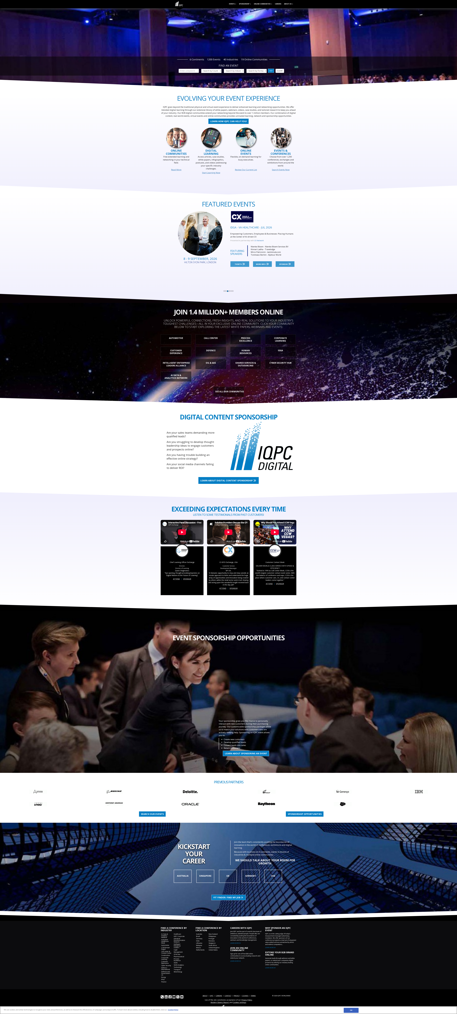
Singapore (212, 943)
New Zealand (213, 934)
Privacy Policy (246, 1000)
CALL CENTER (211, 338)
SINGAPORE (205, 875)
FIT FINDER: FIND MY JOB (227, 897)
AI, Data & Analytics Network (164, 935)
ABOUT (205, 996)
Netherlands (200, 950)
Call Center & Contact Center (166, 952)
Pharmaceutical (179, 957)
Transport (177, 970)
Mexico (198, 948)
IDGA (280, 350)
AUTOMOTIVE (176, 338)
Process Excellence (177, 960)
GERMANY (250, 875)
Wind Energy (178, 972)
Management (178, 952)
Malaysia (199, 945)
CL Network (259, 238)
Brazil (198, 936)
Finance (163, 982)
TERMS (253, 996)
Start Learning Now (211, 172)
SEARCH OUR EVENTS (152, 814)
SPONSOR (283, 261)
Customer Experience (165, 962)
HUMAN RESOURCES (246, 352)
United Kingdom (214, 948)
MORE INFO (261, 261)
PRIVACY (237, 996)
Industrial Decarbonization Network (179, 940)
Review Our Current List (246, 169)
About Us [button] (288, 4)
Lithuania (199, 943)
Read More (176, 169)
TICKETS (238, 261)
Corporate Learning (164, 958)
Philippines (212, 936)
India (197, 941)
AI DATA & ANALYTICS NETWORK (176, 376)
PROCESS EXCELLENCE (245, 339)
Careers (278, 4)
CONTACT (228, 996)
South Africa (213, 945)
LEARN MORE (234, 943)
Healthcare (177, 934)
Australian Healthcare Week (165, 941)
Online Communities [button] (262, 4)
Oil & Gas (177, 954)
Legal (175, 950)
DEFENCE (211, 350)
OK (351, 1010)
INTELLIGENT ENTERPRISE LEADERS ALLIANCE (176, 364)
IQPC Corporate (179, 936)
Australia (199, 934)
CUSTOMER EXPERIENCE (176, 352)
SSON (175, 963)
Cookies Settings (239, 1002)
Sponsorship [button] (244, 4)
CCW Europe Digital (165, 948)
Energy (163, 977)
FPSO (163, 980)
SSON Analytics (179, 965)
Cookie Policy (173, 1010)
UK (227, 875)
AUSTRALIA (183, 875)
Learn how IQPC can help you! (228, 121)
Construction (165, 955)
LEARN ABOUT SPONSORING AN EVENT (246, 753)
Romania (212, 941)
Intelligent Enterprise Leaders (177, 946)
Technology (178, 967)
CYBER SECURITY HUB (280, 362)
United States (213, 950)
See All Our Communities (229, 391)
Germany (199, 939)
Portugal (211, 939)
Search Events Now (281, 169)
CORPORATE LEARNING (280, 339)
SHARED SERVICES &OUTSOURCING (245, 364)
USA (273, 875)
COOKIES (245, 996)
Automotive (165, 945)
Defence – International (165, 968)
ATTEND (176, 579)
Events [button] (232, 4)
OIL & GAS (211, 362)
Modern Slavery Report (220, 1002)
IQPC (211, 996)
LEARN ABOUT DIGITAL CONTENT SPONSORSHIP (226, 480)
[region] (228, 1010)
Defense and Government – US (166, 973)
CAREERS (219, 996)
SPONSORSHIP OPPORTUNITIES (305, 814)
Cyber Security (166, 965)
